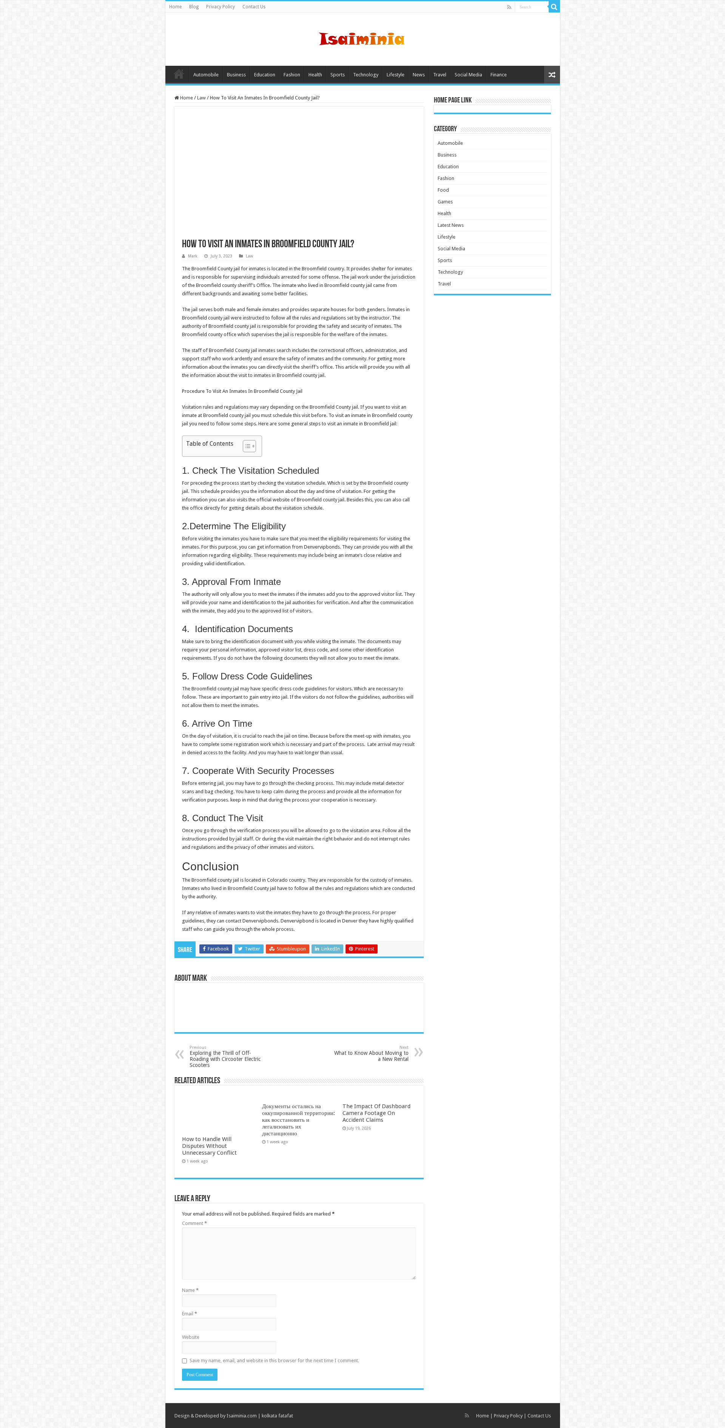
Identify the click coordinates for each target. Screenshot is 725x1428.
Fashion (292, 75)
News (419, 75)
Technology (365, 75)
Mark (192, 256)
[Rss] (509, 7)
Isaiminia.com (242, 1416)
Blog (194, 6)
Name (190, 1290)
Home (175, 6)
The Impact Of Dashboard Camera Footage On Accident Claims (376, 1113)
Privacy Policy (220, 6)
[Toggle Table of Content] (245, 446)
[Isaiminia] (362, 38)
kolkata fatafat (277, 1416)
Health (315, 75)
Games (445, 202)
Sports (337, 75)
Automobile (206, 75)
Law (201, 98)
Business (236, 75)
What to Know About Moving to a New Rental (371, 1053)
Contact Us (253, 6)
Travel (439, 75)
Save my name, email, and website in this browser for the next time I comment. (274, 1360)
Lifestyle (395, 75)
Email (189, 1313)
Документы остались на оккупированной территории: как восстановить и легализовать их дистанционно (298, 1120)
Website (190, 1337)
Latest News (451, 225)
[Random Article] (552, 75)
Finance (499, 75)
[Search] (554, 6)
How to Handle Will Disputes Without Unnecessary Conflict (209, 1146)
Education (264, 75)
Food (443, 190)
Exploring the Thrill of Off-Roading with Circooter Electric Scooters (225, 1056)
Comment (194, 1223)
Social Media (468, 75)
